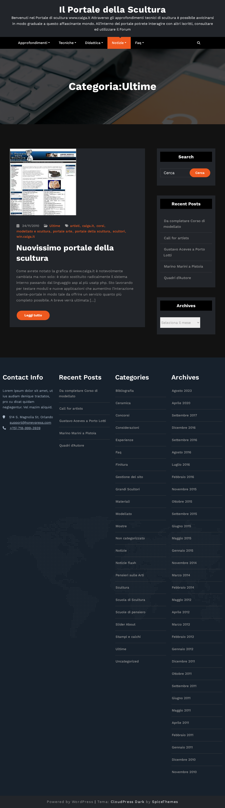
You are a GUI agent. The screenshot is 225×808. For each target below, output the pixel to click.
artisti (75, 226)
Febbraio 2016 (183, 477)
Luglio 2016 (181, 465)
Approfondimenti (32, 43)
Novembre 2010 (184, 772)
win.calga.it (25, 237)
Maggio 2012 (181, 600)
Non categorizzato (130, 538)
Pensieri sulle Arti (130, 575)
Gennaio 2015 (182, 551)
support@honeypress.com (30, 423)
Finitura (122, 465)
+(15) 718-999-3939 (25, 428)
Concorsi (122, 415)
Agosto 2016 (181, 452)
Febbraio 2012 (183, 637)
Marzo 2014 (181, 575)
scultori (119, 231)
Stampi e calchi (128, 637)
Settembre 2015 (184, 514)
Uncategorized (127, 661)
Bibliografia (125, 391)
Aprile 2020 (181, 403)
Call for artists (176, 238)
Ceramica (123, 403)
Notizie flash (126, 563)
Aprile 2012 (181, 612)
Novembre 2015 (184, 489)
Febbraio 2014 (183, 587)
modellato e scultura (33, 231)
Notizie (118, 43)
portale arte (62, 231)
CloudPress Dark (128, 802)
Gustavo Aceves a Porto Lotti (82, 421)
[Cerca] (199, 43)
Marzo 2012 (181, 624)
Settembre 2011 (184, 686)
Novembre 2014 (184, 563)
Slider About (125, 624)
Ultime (54, 226)
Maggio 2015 (181, 538)
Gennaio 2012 (182, 649)
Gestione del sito (129, 477)
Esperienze (124, 440)
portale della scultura (92, 231)
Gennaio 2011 (182, 747)
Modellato (124, 514)
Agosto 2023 (182, 391)
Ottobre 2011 (182, 674)
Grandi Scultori (128, 489)
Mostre (121, 526)
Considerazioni (127, 428)
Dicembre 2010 (184, 760)
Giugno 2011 (181, 698)
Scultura (122, 587)
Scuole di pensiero (130, 612)
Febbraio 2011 (182, 735)
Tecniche (66, 43)
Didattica (92, 43)
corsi (100, 226)
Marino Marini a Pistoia (183, 266)
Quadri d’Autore (177, 278)
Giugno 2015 (181, 526)
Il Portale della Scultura (112, 9)
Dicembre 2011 (183, 661)
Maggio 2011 (181, 710)
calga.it (88, 226)
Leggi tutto (33, 315)
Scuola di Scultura (130, 600)
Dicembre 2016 (184, 428)
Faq (138, 43)
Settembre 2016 (184, 440)
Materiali (123, 501)
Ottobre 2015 (182, 501)
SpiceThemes (165, 802)
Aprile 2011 (180, 723)
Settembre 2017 (184, 415)
